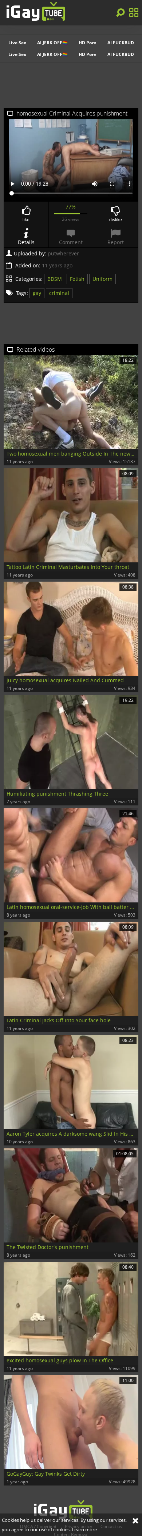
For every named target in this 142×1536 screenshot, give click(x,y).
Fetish (77, 278)
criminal (59, 293)
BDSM (54, 278)
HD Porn (87, 43)
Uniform (102, 278)
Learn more (84, 1529)
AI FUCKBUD (120, 43)
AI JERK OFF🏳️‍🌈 (52, 43)
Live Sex (17, 43)
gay (37, 293)
